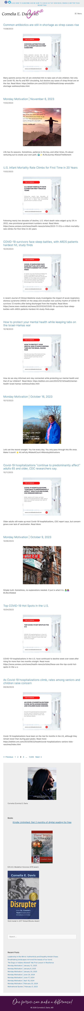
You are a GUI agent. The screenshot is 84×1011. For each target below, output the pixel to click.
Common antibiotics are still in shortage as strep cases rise (41, 24)
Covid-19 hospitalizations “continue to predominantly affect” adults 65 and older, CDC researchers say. (41, 467)
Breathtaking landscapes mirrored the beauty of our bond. (30, 960)
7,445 (31, 757)
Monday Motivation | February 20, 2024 (23, 983)
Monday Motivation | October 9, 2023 (27, 537)
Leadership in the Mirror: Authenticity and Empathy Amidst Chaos (33, 957)
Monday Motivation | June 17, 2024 (21, 977)
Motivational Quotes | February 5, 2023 (23, 987)
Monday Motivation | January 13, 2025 (22, 966)
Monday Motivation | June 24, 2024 (21, 975)
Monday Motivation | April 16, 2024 (21, 981)
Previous (8, 757)
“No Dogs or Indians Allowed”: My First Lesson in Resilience (31, 963)
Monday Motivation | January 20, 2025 (22, 971)
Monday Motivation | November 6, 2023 (28, 99)
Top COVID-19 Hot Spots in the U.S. (26, 605)
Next (38, 757)
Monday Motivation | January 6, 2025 (22, 969)
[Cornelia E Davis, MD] (23, 13)
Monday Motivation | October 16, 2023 (27, 396)
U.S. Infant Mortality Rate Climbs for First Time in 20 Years (40, 167)
